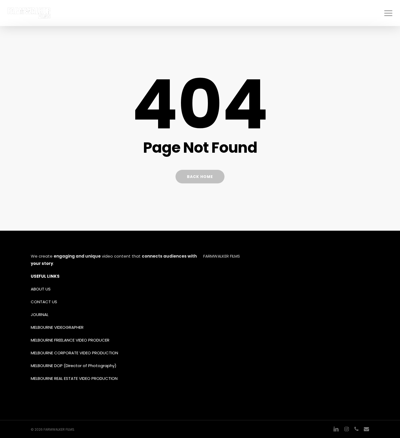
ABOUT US (41, 289)
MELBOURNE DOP (47, 365)
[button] (388, 13)
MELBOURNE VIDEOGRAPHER (57, 327)
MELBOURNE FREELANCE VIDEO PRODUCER (70, 340)
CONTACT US (44, 302)
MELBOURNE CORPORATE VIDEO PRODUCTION (74, 353)
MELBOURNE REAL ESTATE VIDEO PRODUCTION (75, 378)
